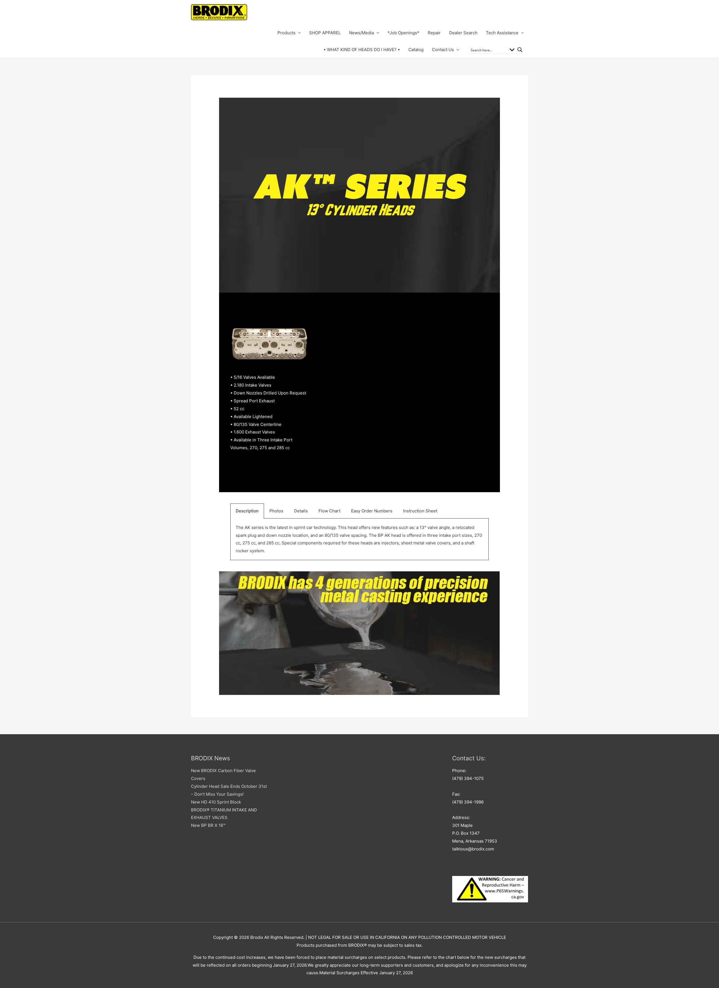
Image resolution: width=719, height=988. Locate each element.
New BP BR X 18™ (208, 825)
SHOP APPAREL (325, 32)
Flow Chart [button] (329, 511)
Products (286, 32)
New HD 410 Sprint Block (216, 802)
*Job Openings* (403, 32)
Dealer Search (463, 32)
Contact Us (443, 49)
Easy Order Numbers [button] (371, 511)
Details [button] (301, 511)
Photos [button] (276, 511)
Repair (434, 32)
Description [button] (247, 511)
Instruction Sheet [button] (420, 511)
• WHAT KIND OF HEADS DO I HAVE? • (362, 49)
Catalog (416, 49)
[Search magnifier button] (520, 50)
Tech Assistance (502, 32)
